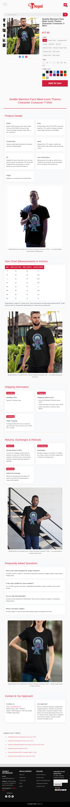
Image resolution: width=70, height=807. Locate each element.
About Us (21, 774)
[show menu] (5, 4)
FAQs (20, 783)
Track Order (22, 780)
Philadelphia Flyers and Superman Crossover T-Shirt (22, 737)
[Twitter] (23, 57)
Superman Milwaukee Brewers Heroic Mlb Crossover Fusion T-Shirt (26, 744)
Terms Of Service (40, 774)
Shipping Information (42, 783)
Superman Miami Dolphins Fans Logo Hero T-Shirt (21, 756)
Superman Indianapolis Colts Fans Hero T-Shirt (20, 741)
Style (44, 37)
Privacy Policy (40, 777)
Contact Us (22, 777)
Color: (47, 69)
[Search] (65, 14)
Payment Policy (40, 786)
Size (44, 59)
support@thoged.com (15, 706)
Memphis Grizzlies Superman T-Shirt (18, 748)
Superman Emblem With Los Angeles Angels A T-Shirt (22, 752)
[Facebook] (20, 57)
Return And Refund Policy (43, 780)
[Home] (35, 6)
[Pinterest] (26, 57)
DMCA (21, 786)
